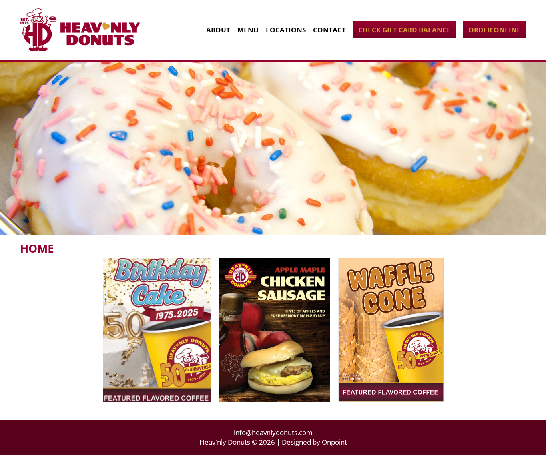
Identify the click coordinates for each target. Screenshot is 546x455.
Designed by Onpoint (314, 442)
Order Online (494, 29)
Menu (248, 29)
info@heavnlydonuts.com (273, 432)
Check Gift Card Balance (404, 29)
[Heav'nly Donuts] (80, 30)
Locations (286, 29)
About (218, 29)
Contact (329, 29)
